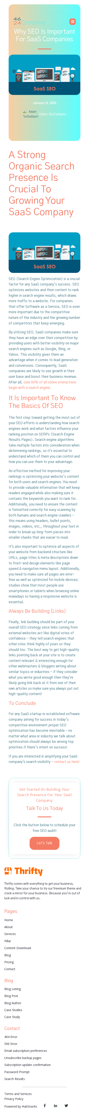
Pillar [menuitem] (7, 941)
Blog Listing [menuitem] (12, 989)
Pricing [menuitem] (9, 962)
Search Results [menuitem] (14, 1079)
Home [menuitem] (8, 920)
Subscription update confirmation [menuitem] (27, 1065)
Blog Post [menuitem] (11, 996)
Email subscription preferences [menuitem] (25, 1051)
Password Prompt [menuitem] (17, 1072)
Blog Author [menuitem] (12, 1003)
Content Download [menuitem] (17, 948)
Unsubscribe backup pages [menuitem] (22, 1058)
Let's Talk (44, 843)
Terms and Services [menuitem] (18, 1094)
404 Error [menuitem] (10, 1037)
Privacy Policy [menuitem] (13, 1099)
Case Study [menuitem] (12, 1017)
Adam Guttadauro (52, 114)
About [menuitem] (8, 927)
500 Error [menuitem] (10, 1044)
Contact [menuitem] (9, 969)
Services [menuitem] (10, 934)
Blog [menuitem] (7, 955)
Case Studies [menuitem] (13, 1010)
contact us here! (66, 762)
